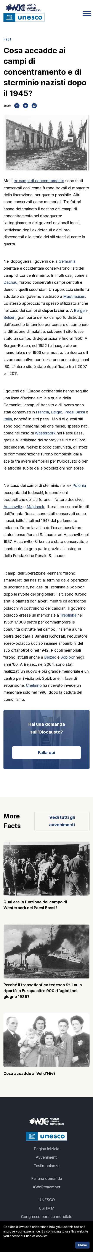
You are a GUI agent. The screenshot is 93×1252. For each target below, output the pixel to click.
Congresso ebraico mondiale (46, 1216)
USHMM (47, 1208)
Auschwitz (12, 506)
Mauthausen (74, 296)
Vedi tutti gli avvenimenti (62, 821)
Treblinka (68, 615)
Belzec (50, 657)
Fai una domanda (46, 1178)
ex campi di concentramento (39, 180)
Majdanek (35, 506)
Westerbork (45, 433)
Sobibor (68, 657)
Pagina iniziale (46, 1149)
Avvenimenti (47, 1157)
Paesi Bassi (74, 412)
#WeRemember (46, 1187)
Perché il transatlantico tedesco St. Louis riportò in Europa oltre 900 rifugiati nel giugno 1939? (42, 991)
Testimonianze (46, 1165)
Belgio (56, 412)
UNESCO (46, 1199)
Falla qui (46, 752)
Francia (42, 412)
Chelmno (34, 685)
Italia (7, 419)
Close (82, 1245)
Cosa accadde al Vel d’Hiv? (29, 1073)
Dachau (10, 282)
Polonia (79, 485)
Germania (67, 261)
